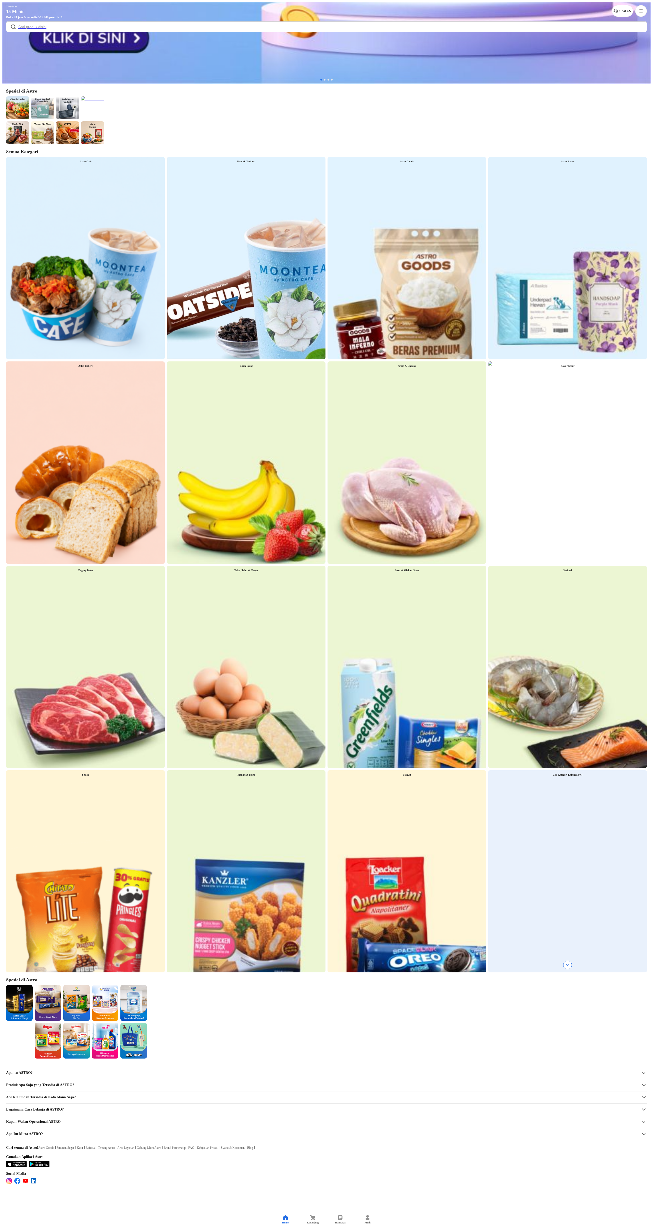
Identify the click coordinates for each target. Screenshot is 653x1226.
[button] (326, 1073)
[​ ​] (326, 27)
